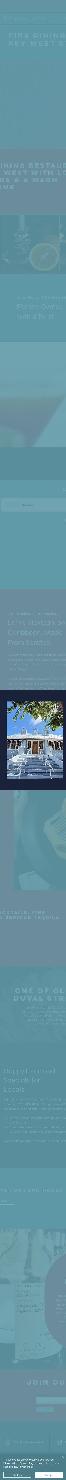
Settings (17, 1475)
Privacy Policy (26, 1466)
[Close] (61, 1459)
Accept (48, 1475)
